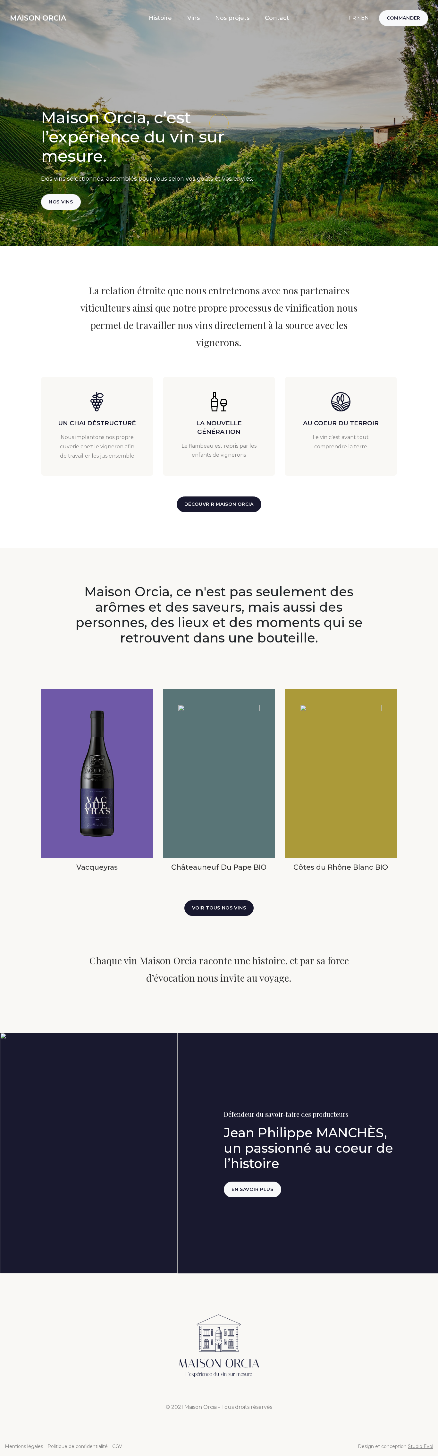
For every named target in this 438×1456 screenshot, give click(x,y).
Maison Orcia (38, 18)
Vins (193, 18)
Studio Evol (420, 1446)
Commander (403, 18)
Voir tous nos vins (219, 908)
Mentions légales (24, 1446)
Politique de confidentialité (77, 1446)
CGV (117, 1446)
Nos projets (232, 18)
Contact (277, 18)
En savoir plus (253, 1189)
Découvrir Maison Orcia (218, 504)
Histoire (160, 18)
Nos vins (61, 202)
